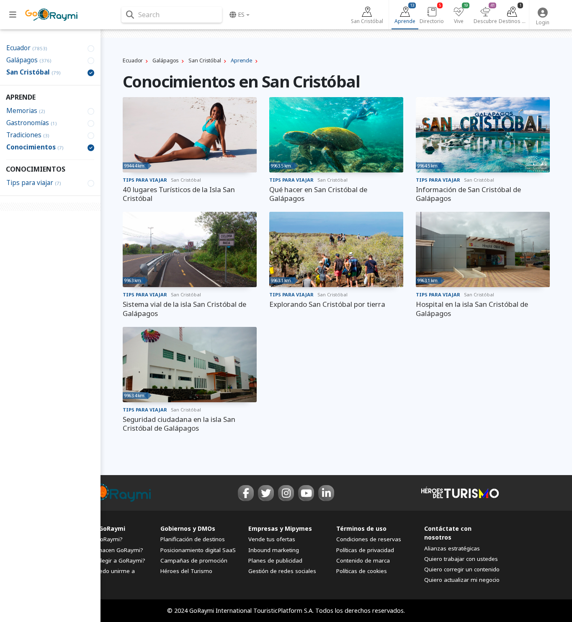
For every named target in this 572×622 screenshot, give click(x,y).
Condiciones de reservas (368, 539)
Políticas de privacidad (365, 550)
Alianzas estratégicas (452, 548)
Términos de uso (361, 528)
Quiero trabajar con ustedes (461, 559)
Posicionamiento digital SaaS (198, 550)
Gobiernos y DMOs (187, 528)
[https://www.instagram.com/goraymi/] (286, 493)
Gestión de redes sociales (282, 571)
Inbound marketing (273, 550)
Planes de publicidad (275, 560)
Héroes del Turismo (186, 571)
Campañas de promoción (193, 560)
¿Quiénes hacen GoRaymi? (107, 550)
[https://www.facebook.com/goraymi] (246, 493)
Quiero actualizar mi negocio (462, 579)
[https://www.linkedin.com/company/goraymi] (326, 493)
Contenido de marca (363, 560)
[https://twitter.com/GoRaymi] (266, 493)
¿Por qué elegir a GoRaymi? (108, 560)
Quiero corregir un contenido (462, 569)
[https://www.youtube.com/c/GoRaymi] (306, 493)
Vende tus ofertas (271, 539)
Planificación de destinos (192, 539)
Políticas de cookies (361, 571)
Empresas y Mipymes (280, 528)
